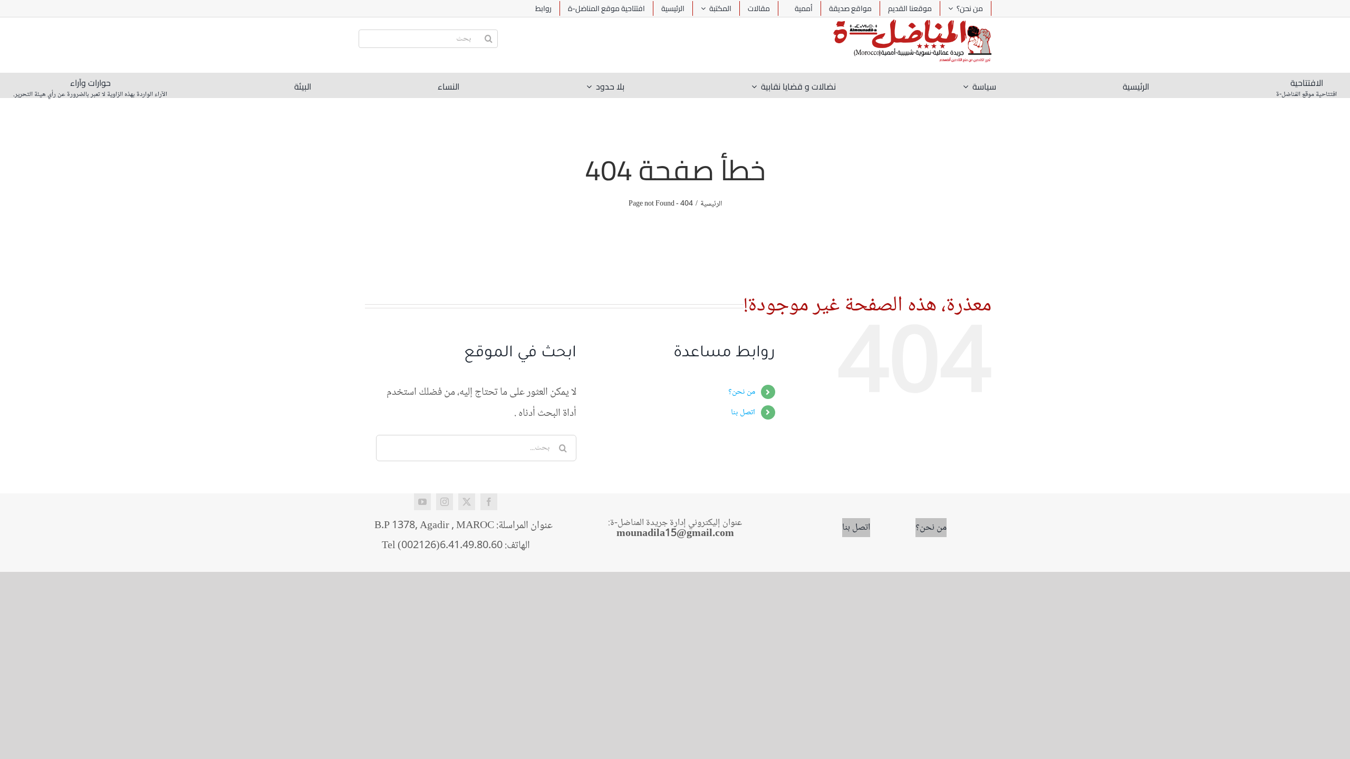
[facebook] (488, 501)
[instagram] (444, 501)
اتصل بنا (743, 412)
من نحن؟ (741, 392)
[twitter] (466, 501)
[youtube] (422, 501)
